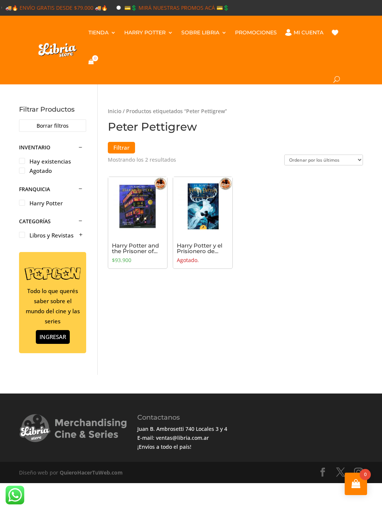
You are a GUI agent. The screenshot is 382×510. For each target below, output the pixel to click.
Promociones (256, 32)
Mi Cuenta (308, 32)
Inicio (114, 111)
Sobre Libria (200, 32)
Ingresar (53, 336)
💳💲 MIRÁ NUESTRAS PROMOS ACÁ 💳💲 (171, 7)
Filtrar (121, 147)
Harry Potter (145, 32)
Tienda (98, 32)
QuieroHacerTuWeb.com (91, 472)
